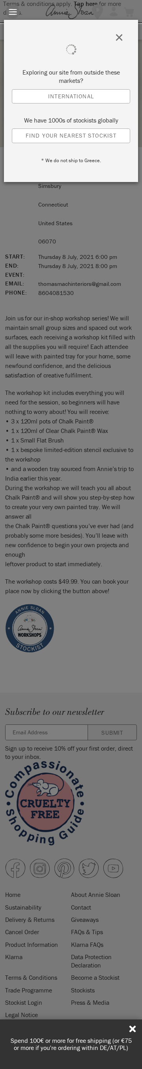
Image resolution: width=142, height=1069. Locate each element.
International (71, 96)
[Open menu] (13, 12)
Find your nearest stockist (71, 135)
